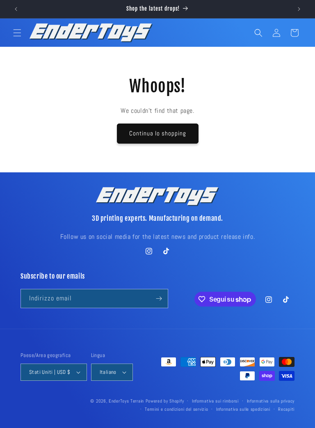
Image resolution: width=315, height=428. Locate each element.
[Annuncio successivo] (299, 9)
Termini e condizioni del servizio (176, 409)
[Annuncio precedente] (16, 9)
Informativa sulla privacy (271, 401)
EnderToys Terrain (126, 401)
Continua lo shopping (157, 133)
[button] (17, 33)
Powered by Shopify (165, 401)
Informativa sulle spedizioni (243, 409)
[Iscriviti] (159, 298)
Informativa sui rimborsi (215, 401)
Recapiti (286, 409)
